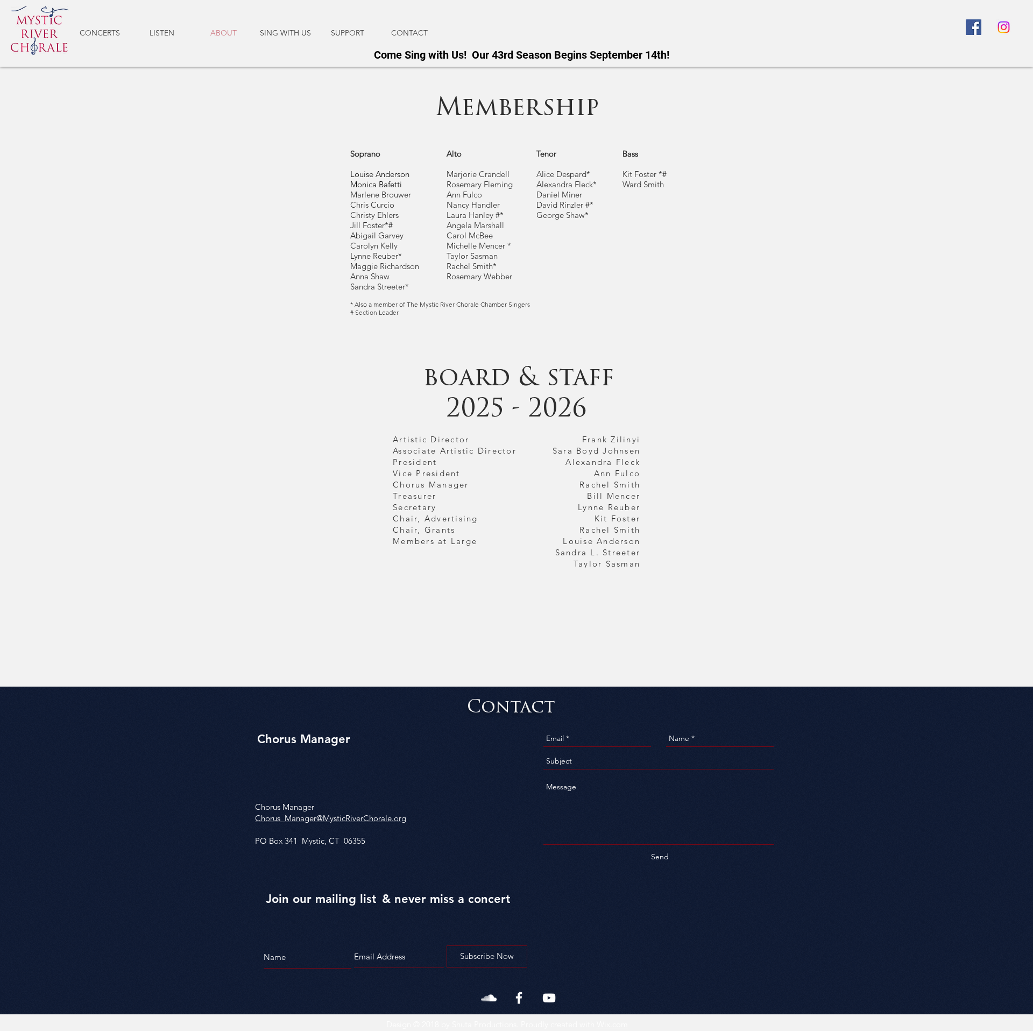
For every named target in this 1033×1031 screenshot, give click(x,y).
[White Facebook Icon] (519, 998)
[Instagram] (1003, 27)
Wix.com (612, 1024)
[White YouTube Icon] (549, 998)
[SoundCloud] (489, 998)
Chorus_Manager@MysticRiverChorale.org (330, 818)
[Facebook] (973, 27)
